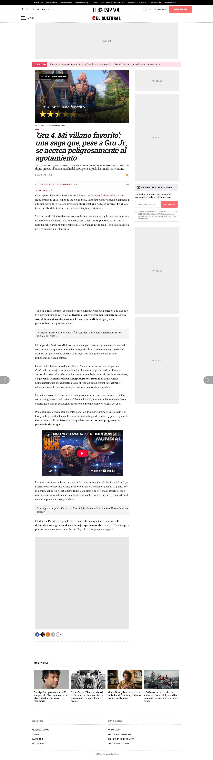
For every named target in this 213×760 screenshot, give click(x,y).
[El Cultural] (106, 18)
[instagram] (32, 9)
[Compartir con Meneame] (48, 634)
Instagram (38, 743)
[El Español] (106, 9)
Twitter (36, 734)
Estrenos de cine (47, 184)
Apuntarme (169, 204)
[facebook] (22, 9)
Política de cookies (118, 743)
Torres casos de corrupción (136, 2)
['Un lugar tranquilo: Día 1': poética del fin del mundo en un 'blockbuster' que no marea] (82, 510)
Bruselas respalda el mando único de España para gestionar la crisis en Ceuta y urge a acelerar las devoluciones (105, 64)
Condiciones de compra (121, 739)
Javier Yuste (41, 190)
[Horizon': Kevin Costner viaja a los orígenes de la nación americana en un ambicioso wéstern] (79, 334)
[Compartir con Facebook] (37, 634)
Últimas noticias (51, 2)
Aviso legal (114, 729)
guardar (127, 175)
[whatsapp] (53, 9)
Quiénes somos (40, 729)
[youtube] (43, 9)
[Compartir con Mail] (53, 634)
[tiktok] (48, 9)
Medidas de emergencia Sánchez (86, 2)
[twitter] (27, 9)
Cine (37, 129)
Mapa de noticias (66, 2)
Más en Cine (41, 663)
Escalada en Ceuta (170, 2)
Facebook (37, 739)
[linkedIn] (38, 9)
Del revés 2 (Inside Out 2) (104, 195)
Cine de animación (64, 184)
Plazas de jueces (155, 2)
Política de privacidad (120, 734)
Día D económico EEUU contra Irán (112, 2)
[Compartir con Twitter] (42, 634)
